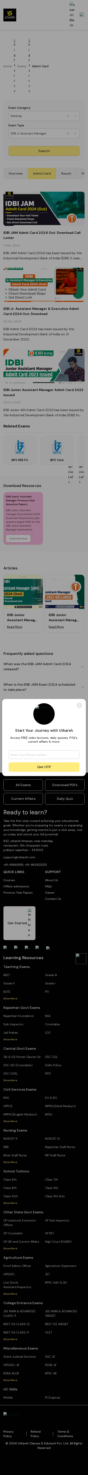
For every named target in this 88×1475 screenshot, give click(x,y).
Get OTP (44, 767)
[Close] (79, 705)
